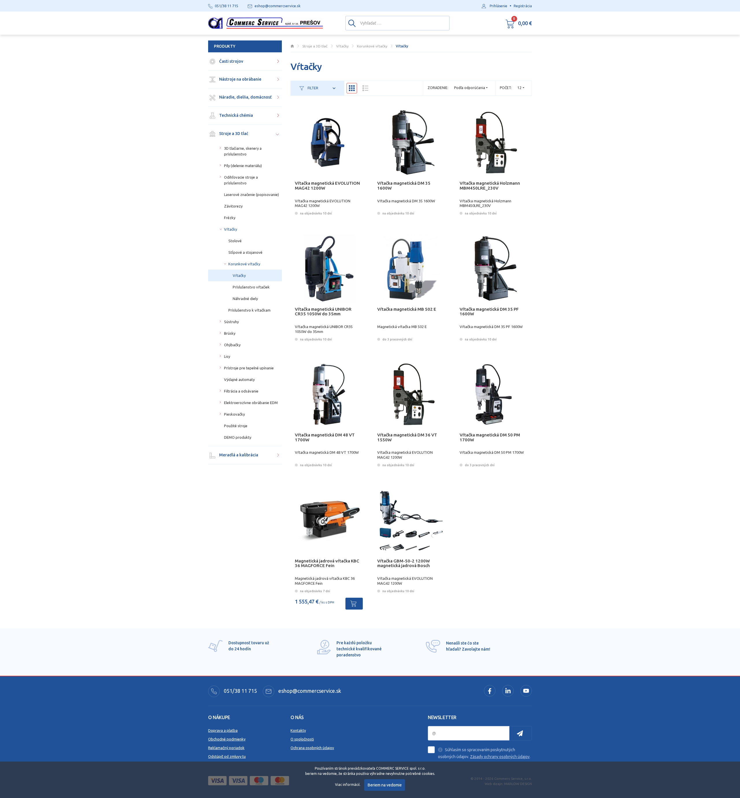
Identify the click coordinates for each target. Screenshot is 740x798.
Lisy (227, 356)
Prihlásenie (498, 6)
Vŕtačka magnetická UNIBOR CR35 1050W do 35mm (323, 311)
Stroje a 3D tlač (233, 133)
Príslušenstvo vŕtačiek (251, 287)
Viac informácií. (347, 784)
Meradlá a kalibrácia (238, 455)
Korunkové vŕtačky (244, 264)
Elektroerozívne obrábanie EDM (251, 403)
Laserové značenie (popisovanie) (251, 194)
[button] (519, 23)
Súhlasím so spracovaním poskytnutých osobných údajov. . (484, 753)
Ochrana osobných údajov (312, 748)
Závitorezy (233, 206)
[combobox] (521, 88)
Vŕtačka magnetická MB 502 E (406, 309)
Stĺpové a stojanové (245, 252)
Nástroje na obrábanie (239, 79)
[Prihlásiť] (520, 733)
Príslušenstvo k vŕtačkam (249, 310)
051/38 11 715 (240, 691)
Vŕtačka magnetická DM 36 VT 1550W (407, 437)
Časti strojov (230, 61)
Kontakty (298, 730)
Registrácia (523, 6)
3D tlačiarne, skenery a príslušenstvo (243, 151)
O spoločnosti (302, 739)
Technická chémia (235, 115)
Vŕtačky (230, 229)
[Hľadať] (352, 22)
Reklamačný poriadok (226, 748)
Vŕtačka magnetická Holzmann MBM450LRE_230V (490, 185)
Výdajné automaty (239, 379)
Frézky (229, 218)
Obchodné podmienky (226, 739)
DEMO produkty (237, 437)
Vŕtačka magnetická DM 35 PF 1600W (489, 311)
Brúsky (229, 333)
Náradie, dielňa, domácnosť (245, 97)
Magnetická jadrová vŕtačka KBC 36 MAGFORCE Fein (327, 563)
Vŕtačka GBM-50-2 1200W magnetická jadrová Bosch (403, 563)
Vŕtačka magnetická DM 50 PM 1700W (490, 437)
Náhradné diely (245, 299)
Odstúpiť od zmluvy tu (227, 756)
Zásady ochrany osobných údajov (500, 756)
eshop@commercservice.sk (309, 691)
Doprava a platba (223, 730)
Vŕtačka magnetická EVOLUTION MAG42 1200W (327, 185)
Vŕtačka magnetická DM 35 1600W (403, 185)
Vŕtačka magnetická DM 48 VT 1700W (325, 437)
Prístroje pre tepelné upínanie (249, 368)
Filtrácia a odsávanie (241, 391)
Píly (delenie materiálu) (243, 166)
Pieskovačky (234, 414)
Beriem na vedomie (385, 785)
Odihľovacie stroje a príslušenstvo (241, 180)
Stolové (235, 241)
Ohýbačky (232, 345)
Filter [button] (312, 88)
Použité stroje (235, 426)
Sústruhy (231, 322)
